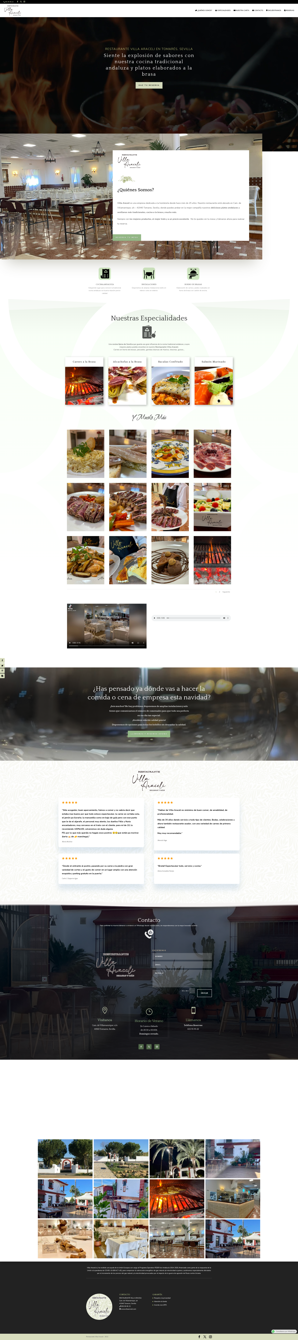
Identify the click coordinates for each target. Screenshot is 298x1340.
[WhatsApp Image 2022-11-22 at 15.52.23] (170, 531)
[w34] (177, 1218)
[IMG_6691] (212, 477)
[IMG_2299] (121, 1178)
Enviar (204, 993)
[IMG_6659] (128, 531)
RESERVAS (290, 11)
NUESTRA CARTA (242, 11)
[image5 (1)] (121, 1258)
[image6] (128, 584)
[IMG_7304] (85, 477)
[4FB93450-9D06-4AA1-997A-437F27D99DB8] (212, 531)
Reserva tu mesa (127, 237)
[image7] (232, 1258)
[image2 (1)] (121, 1218)
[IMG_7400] (65, 1218)
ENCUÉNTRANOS (274, 11)
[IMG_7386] (232, 1178)
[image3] (177, 1178)
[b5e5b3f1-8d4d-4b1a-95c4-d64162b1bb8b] (65, 1258)
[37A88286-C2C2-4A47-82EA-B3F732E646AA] (170, 477)
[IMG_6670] (170, 584)
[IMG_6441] (232, 1218)
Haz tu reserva (149, 85)
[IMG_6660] (85, 531)
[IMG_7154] (128, 477)
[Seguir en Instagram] (156, 1046)
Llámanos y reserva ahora (149, 734)
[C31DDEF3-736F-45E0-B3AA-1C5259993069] (85, 584)
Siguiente (226, 592)
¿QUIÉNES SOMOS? (204, 11)
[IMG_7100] (212, 584)
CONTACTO (258, 11)
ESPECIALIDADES (224, 11)
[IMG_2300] (65, 1178)
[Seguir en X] (149, 1046)
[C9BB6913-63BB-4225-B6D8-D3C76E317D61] (177, 1258)
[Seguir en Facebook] (141, 1046)
